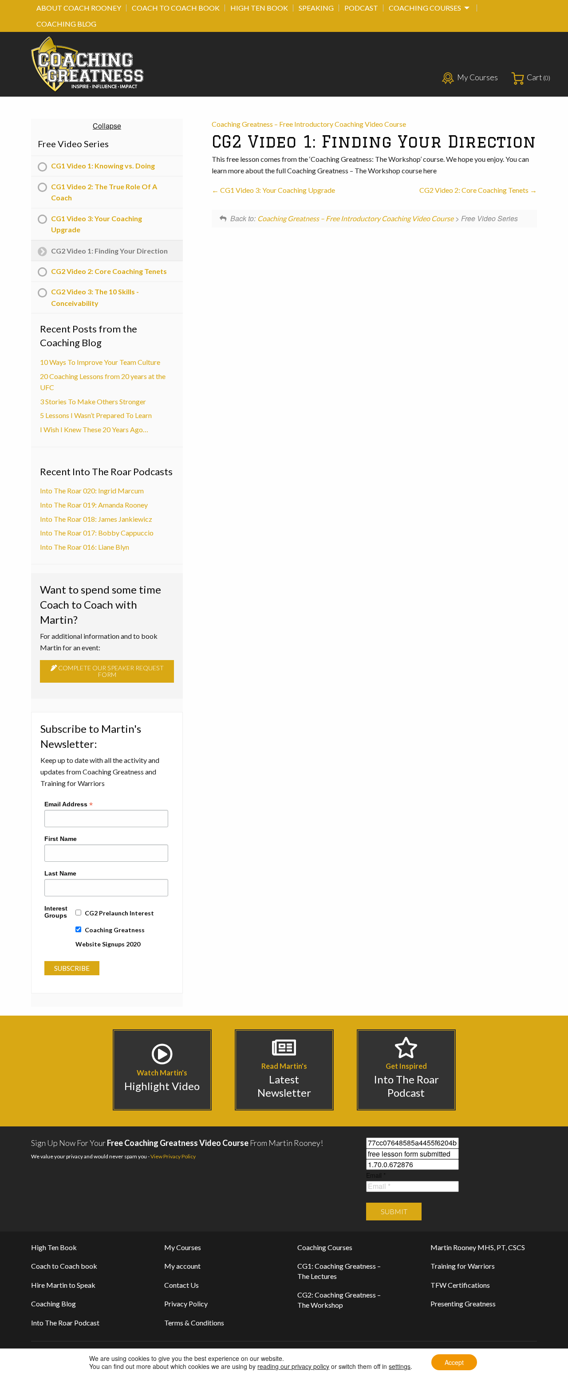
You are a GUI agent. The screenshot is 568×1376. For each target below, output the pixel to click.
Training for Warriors (462, 1266)
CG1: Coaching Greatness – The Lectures (339, 1271)
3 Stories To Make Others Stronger (93, 401)
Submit (394, 1211)
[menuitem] (78, 8)
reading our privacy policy (293, 1366)
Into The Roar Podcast (65, 1322)
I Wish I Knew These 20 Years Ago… (94, 429)
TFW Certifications (460, 1285)
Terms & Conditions (194, 1322)
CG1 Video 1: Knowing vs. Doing (103, 165)
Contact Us (181, 1285)
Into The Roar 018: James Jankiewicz (96, 519)
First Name (60, 839)
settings (399, 1366)
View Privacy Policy (173, 1156)
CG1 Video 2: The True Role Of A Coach (104, 192)
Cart (538, 77)
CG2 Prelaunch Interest (119, 913)
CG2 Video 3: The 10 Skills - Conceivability (95, 297)
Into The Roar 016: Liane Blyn (84, 547)
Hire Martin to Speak (63, 1285)
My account (182, 1266)
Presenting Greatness (463, 1303)
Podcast (361, 8)
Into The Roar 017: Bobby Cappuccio (97, 532)
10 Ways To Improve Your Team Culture (100, 362)
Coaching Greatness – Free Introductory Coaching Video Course (309, 124)
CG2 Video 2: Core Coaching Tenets (474, 190)
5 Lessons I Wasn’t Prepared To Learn (96, 415)
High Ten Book (259, 8)
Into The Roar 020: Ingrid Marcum (92, 490)
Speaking (316, 8)
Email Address (68, 803)
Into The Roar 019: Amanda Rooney (94, 504)
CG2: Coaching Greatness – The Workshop (339, 1299)
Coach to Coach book (176, 8)
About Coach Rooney (78, 8)
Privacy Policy (186, 1303)
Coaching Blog (66, 24)
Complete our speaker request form (110, 671)
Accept (454, 1362)
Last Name (60, 873)
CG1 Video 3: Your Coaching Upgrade (277, 190)
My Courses (477, 77)
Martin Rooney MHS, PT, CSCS (477, 1247)
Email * (376, 1175)
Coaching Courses (425, 8)
